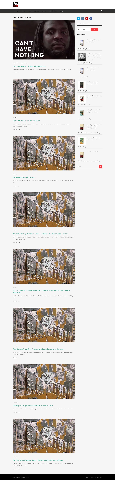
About (23, 11)
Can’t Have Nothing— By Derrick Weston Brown (29, 66)
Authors (36, 11)
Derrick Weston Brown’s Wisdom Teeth (26, 121)
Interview (15, 402)
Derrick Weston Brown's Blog (20, 63)
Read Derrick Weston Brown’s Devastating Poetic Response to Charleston (38, 349)
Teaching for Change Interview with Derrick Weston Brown (33, 406)
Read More (16, 73)
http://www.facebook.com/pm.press (90, 18)
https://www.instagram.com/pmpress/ (82, 18)
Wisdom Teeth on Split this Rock (24, 177)
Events (44, 11)
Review (15, 117)
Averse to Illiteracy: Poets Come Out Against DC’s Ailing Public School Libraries (40, 234)
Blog (61, 11)
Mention (15, 230)
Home (16, 11)
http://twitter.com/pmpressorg (78, 18)
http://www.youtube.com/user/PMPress (86, 18)
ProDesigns (99, 477)
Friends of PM (53, 11)
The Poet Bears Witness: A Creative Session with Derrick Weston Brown (38, 460)
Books (29, 11)
